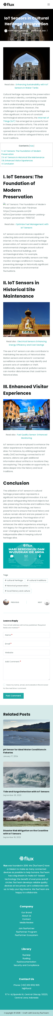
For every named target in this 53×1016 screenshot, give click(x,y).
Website (9, 652)
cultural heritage (14, 580)
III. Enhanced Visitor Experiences (17, 160)
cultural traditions (36, 580)
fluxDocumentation (26, 961)
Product (26, 33)
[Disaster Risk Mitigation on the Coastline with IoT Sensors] (26, 814)
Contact (26, 919)
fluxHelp (26, 955)
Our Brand (26, 912)
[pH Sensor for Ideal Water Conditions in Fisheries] (26, 733)
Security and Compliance (26, 965)
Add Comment (13, 661)
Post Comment (13, 695)
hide (32, 146)
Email (8, 643)
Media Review (26, 922)
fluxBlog (26, 958)
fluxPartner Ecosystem (26, 935)
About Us (26, 915)
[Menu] (48, 4)
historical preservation (16, 585)
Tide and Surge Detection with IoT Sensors (26, 791)
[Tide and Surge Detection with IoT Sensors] (26, 775)
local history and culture (17, 591)
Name (8, 635)
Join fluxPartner (26, 928)
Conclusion (7, 163)
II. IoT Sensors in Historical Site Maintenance (22, 157)
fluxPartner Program (26, 931)
